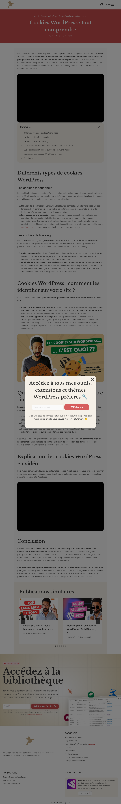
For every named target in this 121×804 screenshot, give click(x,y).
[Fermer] (92, 379)
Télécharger (77, 407)
